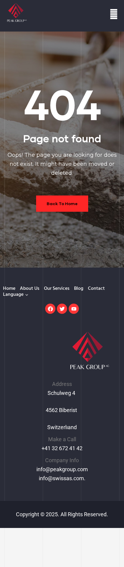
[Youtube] (74, 309)
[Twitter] (62, 309)
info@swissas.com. (62, 478)
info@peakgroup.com (62, 469)
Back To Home (62, 203)
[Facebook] (50, 309)
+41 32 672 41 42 (62, 448)
